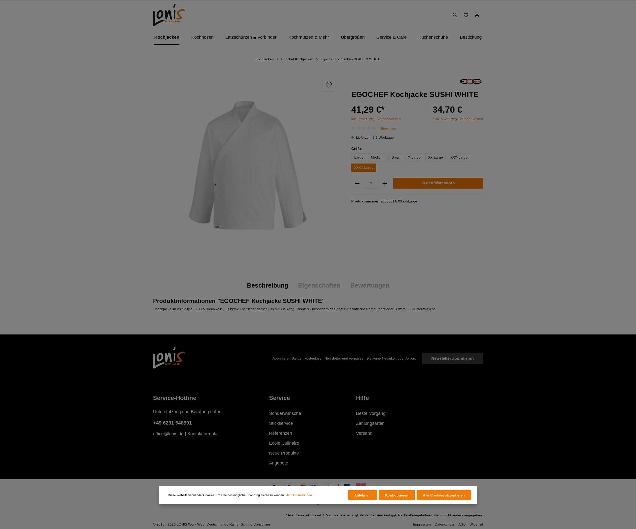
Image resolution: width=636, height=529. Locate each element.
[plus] (385, 183)
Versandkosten (371, 515)
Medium (377, 158)
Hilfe (362, 398)
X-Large (414, 158)
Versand (364, 433)
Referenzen (280, 433)
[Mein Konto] (477, 15)
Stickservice (281, 423)
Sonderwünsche (285, 413)
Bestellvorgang (371, 413)
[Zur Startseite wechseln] (169, 15)
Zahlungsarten (370, 423)
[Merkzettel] (466, 15)
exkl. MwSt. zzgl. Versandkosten (458, 119)
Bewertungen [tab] (369, 285)
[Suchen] (455, 15)
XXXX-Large (363, 168)
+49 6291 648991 (172, 423)
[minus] (357, 183)
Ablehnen (362, 495)
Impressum (422, 524)
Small (396, 158)
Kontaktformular (203, 433)
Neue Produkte (284, 453)
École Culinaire (284, 443)
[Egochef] (471, 81)
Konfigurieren (396, 495)
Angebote (278, 463)
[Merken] (329, 85)
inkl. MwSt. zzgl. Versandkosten (376, 119)
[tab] (267, 285)
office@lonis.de (168, 433)
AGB (462, 524)
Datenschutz (444, 524)
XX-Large (435, 158)
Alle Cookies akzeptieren (444, 495)
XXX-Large (459, 158)
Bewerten (388, 129)
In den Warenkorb (438, 183)
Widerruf (476, 524)
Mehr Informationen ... (300, 495)
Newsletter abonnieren (452, 358)
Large (358, 158)
